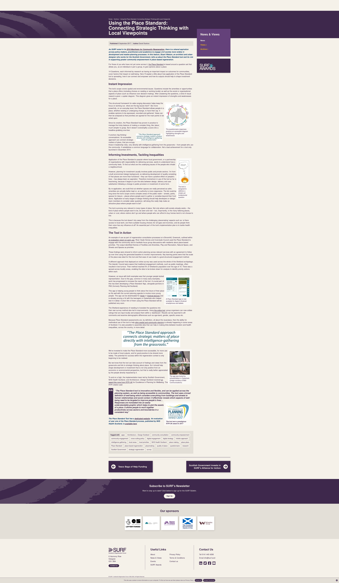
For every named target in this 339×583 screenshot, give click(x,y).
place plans (185, 442)
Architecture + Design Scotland (138, 435)
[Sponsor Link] (133, 523)
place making (174, 442)
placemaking (149, 446)
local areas (133, 442)
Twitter (205, 563)
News (202, 40)
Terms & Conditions (177, 558)
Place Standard (116, 446)
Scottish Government (118, 449)
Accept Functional (209, 580)
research (185, 446)
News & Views (156, 558)
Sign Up (169, 496)
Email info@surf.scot (207, 558)
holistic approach (182, 438)
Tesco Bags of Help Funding (131, 466)
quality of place (162, 446)
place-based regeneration (134, 446)
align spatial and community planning (149, 322)
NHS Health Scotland (159, 442)
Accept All (198, 580)
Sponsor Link (133, 523)
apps (123, 435)
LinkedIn (200, 563)
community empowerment (180, 435)
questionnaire (175, 446)
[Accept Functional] (337, 580)
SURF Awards (213, 66)
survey (149, 449)
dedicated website (142, 418)
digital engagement (153, 438)
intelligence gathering (118, 442)
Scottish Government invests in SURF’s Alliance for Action (208, 466)
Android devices (153, 295)
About (152, 554)
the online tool (159, 310)
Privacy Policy (175, 554)
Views (202, 45)
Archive (203, 49)
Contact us (114, 566)
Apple (142, 295)
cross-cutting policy (137, 438)
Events (153, 561)
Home (117, 551)
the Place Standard (155, 64)
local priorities (144, 442)
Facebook (209, 563)
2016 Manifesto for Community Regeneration (145, 49)
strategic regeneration (136, 449)
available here (131, 423)
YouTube (213, 563)
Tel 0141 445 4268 (206, 554)
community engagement (119, 438)
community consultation (160, 435)
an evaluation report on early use (121, 240)
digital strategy (168, 438)
